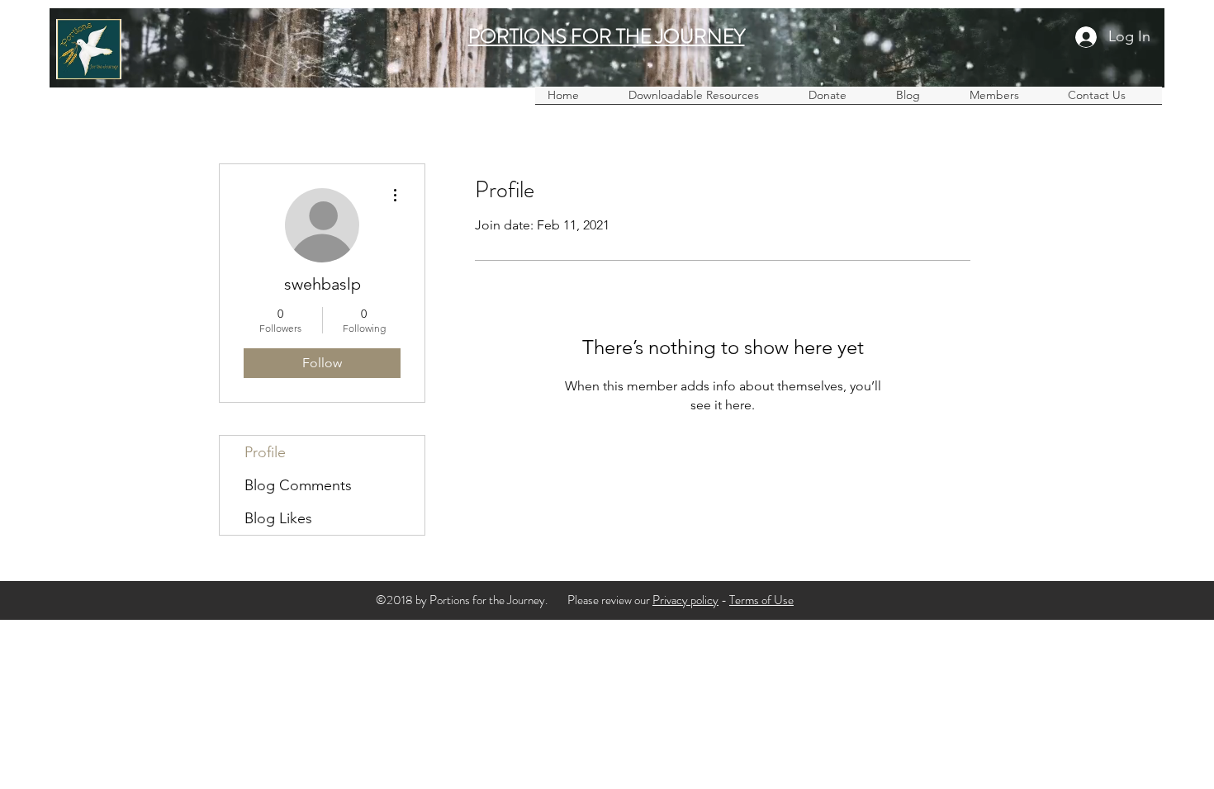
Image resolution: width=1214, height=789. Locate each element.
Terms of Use (761, 600)
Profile (265, 452)
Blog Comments (298, 485)
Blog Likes (278, 518)
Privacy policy (685, 600)
